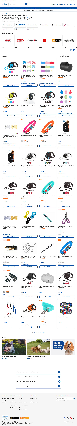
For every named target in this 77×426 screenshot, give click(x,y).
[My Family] (69, 40)
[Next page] (43, 332)
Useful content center (70, 8)
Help (67, 0)
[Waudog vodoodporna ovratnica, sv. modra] (66, 248)
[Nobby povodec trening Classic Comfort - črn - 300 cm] (47, 248)
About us (12, 398)
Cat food (4, 402)
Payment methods (23, 400)
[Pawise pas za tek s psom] (11, 278)
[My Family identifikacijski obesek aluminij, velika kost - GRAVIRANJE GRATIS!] (47, 67)
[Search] (26, 4)
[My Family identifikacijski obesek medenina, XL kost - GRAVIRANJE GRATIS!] (11, 218)
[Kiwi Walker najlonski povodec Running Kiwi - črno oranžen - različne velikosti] (11, 248)
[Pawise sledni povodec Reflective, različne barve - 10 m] (29, 218)
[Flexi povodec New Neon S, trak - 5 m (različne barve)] (11, 67)
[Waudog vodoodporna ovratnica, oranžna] (47, 127)
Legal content (13, 407)
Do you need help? (33, 398)
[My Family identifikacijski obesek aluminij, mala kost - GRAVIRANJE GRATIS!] (29, 67)
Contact (31, 400)
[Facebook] (64, 418)
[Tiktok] (74, 418)
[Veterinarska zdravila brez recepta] (5, 417)
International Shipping (23, 405)
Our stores (6, 0)
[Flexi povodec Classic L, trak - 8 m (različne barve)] (29, 278)
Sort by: (61, 56)
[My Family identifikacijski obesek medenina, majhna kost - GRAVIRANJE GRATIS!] (11, 127)
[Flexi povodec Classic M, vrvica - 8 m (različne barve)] (66, 278)
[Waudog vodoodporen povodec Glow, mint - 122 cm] (47, 308)
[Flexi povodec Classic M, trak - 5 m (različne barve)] (29, 187)
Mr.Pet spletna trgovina (71, 421)
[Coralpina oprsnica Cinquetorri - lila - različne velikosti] (66, 218)
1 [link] (32, 332)
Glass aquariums (5, 403)
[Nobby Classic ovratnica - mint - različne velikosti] (47, 218)
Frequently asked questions (35, 403)
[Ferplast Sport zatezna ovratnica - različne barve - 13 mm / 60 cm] (11, 308)
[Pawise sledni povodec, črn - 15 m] (11, 157)
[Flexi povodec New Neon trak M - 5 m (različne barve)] (11, 97)
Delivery (20, 398)
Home (3, 13)
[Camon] (32, 40)
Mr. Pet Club (13, 0)
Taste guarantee (22, 407)
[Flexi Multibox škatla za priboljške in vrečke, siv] (47, 278)
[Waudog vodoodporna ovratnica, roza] (29, 127)
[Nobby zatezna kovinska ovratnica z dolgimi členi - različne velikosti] (29, 248)
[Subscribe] (74, 398)
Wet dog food (5, 400)
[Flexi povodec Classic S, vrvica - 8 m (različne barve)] (66, 187)
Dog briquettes (5, 398)
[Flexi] (8, 40)
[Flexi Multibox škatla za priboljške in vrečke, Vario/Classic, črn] (66, 67)
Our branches (13, 402)
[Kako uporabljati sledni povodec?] (14, 347)
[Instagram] (68, 418)
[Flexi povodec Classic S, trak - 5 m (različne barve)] (11, 187)
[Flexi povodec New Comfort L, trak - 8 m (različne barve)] (29, 157)
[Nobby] (20, 40)
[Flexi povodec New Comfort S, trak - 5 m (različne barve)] (66, 157)
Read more (4, 358)
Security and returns (23, 402)
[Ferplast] (57, 40)
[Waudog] (44, 40)
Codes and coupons (34, 402)
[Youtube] (71, 418)
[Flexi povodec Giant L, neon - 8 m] (29, 97)
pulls (27, 17)
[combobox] (17, 4)
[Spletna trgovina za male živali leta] (14, 418)
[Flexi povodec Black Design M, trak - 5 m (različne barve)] (47, 157)
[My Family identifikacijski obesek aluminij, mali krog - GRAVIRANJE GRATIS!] (66, 97)
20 (40, 332)
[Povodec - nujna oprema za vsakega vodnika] (38, 347)
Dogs (6, 13)
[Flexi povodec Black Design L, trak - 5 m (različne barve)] (47, 97)
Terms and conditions (23, 403)
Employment (13, 403)
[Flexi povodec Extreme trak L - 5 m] (29, 308)
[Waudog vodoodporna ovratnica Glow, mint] (47, 187)
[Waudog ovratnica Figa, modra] (66, 308)
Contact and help (14, 405)
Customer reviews (22, 409)
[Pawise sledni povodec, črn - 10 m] (66, 127)
